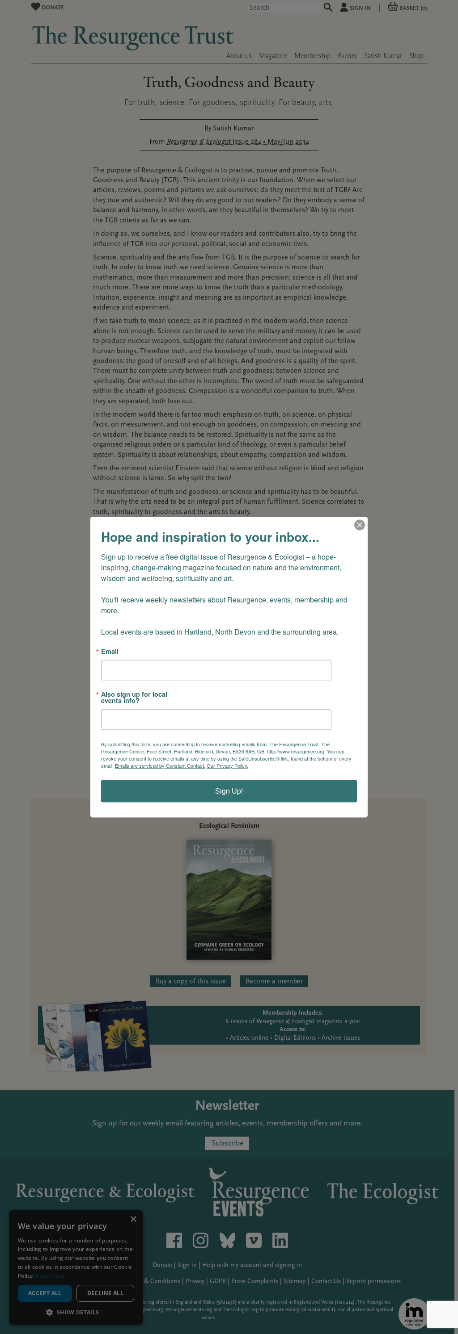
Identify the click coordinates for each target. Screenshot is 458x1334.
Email (110, 651)
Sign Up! (229, 791)
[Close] (359, 524)
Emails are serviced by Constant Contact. (160, 765)
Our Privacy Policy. (227, 765)
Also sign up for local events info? (134, 697)
